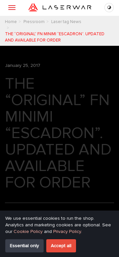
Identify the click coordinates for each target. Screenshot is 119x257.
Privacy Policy (67, 231)
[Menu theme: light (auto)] (109, 7)
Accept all (61, 245)
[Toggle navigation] (12, 7)
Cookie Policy (28, 231)
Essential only (24, 245)
